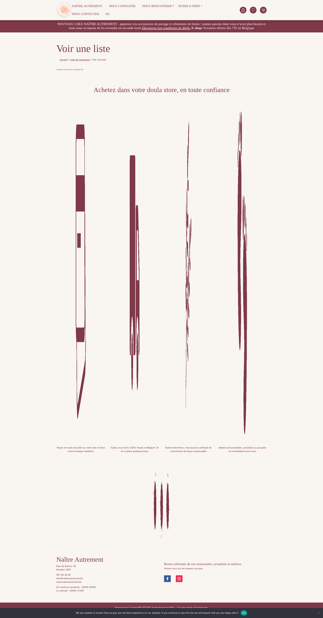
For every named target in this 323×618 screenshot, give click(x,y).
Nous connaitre (122, 6)
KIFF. (171, 607)
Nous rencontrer (157, 6)
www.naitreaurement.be (69, 582)
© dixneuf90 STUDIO (140, 607)
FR (107, 14)
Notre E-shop (189, 6)
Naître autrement (87, 6)
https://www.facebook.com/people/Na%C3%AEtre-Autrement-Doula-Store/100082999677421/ (167, 578)
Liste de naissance (80, 59)
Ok (243, 612)
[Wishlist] (253, 10)
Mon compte (243, 10)
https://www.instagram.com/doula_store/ (179, 578)
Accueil (63, 59)
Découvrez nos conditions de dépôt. (166, 28)
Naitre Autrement (64, 10)
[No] (318, 613)
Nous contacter (85, 14)
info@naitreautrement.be (69, 578)
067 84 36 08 (63, 574)
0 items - (263, 10)
